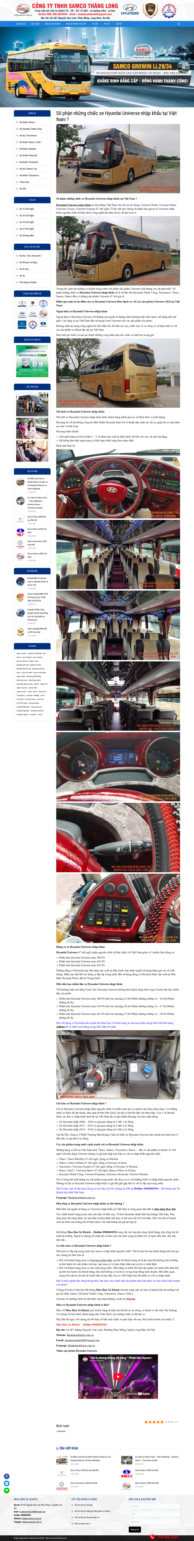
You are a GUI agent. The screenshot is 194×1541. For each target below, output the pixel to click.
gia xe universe (22, 661)
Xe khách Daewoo (27, 148)
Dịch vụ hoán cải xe (82, 1523)
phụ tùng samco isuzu (25, 684)
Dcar (44, 653)
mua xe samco (27, 672)
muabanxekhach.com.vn (31, 1518)
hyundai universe (38, 669)
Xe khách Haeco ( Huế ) (30, 142)
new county (21, 676)
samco (36, 684)
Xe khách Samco (27, 122)
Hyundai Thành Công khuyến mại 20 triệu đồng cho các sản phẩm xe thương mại (38, 614)
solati (30, 692)
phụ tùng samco (35, 680)
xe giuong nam (36, 707)
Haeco (31, 661)
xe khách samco (22, 714)
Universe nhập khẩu (101, 1260)
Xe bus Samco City (28, 168)
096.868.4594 (168, 1537)
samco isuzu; (21, 692)
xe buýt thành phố (23, 707)
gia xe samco (38, 657)
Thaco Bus (24, 182)
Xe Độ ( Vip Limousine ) (30, 255)
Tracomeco (21, 695)
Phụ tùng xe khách (28, 282)
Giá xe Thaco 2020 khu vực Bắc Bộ (84, 1470)
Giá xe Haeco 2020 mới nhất (146, 1470)
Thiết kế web (49, 1538)
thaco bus (42, 692)
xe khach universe (36, 711)
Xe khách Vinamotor (28, 162)
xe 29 (42, 695)
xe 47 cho (40, 699)
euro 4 (19, 657)
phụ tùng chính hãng (33, 676)
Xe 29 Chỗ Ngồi (26, 215)
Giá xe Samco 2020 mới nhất (147, 1483)
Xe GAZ (22, 188)
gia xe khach (27, 657)
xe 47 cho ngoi (22, 703)
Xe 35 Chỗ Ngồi (26, 222)
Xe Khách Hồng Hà (28, 155)
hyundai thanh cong (24, 669)
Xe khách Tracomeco (29, 175)
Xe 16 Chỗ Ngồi (26, 208)
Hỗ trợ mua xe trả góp (84, 1505)
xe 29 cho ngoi (30, 699)
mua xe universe (40, 672)
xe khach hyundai (23, 711)
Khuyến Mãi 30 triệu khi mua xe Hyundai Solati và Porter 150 (38, 581)
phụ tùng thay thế (164, 1209)
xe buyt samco (34, 703)
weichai (36, 695)
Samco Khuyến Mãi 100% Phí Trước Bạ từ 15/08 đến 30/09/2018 (38, 597)
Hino (36, 661)
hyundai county (35, 665)
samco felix (33, 688)
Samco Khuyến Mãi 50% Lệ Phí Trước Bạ (37, 630)
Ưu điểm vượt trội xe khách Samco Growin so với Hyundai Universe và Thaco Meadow (90, 1459)
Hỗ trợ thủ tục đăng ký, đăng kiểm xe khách (92, 1511)
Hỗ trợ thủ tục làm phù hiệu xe (87, 1517)
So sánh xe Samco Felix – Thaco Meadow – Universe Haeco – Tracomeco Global (157, 1459)
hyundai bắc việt (23, 665)
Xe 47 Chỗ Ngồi (26, 228)
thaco (35, 692)
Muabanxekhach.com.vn (81, 1197)
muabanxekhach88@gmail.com (82, 1340)
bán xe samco (22, 653)
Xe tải (22, 275)
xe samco (33, 714)
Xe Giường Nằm (26, 235)
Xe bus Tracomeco (28, 135)
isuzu (19, 672)
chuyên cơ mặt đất (34, 653)
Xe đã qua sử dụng (28, 262)
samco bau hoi (22, 688)
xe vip (40, 714)
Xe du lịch (24, 269)
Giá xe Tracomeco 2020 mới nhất (83, 1483)
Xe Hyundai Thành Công (30, 128)
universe (29, 695)
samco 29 (43, 684)
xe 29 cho (20, 699)
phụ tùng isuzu (22, 680)
